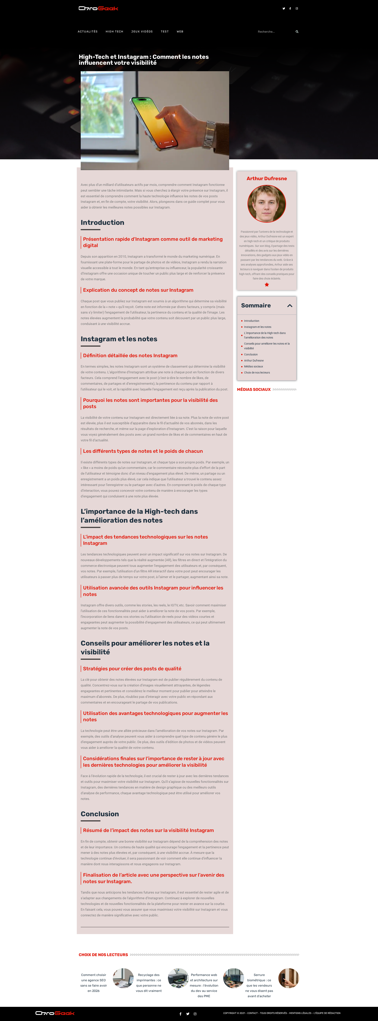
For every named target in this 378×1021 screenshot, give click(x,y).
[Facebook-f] (290, 8)
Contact (252, 1013)
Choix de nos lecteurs (257, 372)
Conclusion (251, 354)
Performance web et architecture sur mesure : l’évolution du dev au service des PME (204, 985)
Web (180, 31)
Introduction (251, 320)
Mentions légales (300, 1013)
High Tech (114, 31)
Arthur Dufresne (254, 360)
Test (165, 31)
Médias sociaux (253, 366)
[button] (289, 306)
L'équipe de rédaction (327, 1013)
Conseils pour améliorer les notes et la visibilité (267, 346)
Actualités (88, 31)
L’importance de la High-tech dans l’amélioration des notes (265, 335)
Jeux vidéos (142, 31)
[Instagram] (296, 8)
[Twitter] (283, 8)
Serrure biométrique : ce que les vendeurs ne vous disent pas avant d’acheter (259, 985)
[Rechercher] (297, 31)
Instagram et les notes (257, 326)
